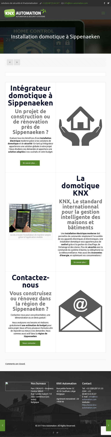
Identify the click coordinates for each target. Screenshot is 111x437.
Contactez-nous (30, 281)
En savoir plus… (30, 163)
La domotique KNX (80, 185)
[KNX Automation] (25, 13)
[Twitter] (108, 3)
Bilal (66, 428)
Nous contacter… (30, 343)
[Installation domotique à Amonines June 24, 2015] (108, 425)
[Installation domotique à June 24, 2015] (2, 425)
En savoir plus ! (80, 262)
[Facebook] (104, 3)
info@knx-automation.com (76, 3)
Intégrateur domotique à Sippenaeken (30, 95)
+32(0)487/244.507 (51, 3)
